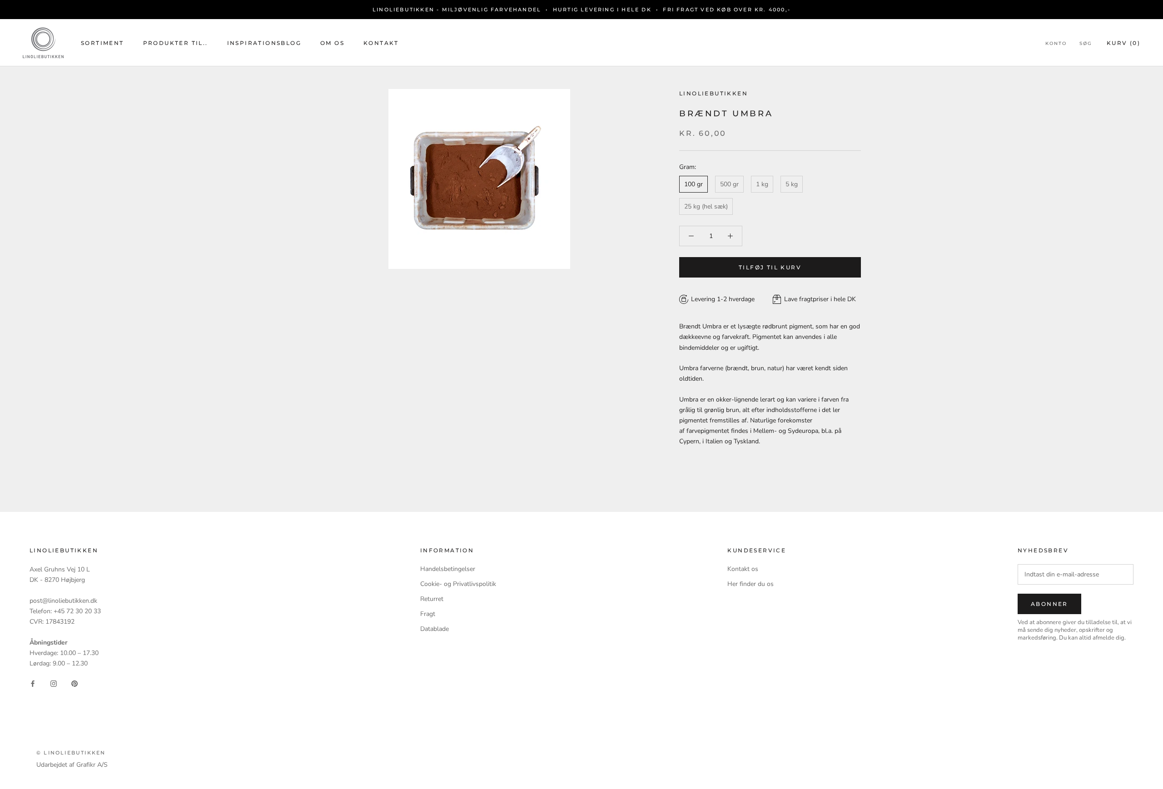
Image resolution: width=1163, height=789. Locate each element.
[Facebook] (33, 683)
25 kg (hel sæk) (706, 206)
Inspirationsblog (264, 43)
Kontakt (381, 43)
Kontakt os (742, 569)
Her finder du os (750, 584)
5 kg (791, 184)
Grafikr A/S (92, 764)
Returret (431, 599)
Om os (332, 43)
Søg (1085, 43)
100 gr (693, 184)
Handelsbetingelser (447, 569)
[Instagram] (53, 683)
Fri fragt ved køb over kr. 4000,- (726, 9)
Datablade (434, 629)
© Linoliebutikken (70, 752)
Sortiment (102, 43)
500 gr (729, 184)
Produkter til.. (175, 43)
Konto (1056, 43)
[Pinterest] (74, 683)
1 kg (762, 184)
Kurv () (1123, 43)
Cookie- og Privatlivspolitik (458, 584)
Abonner (1049, 603)
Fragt (427, 614)
